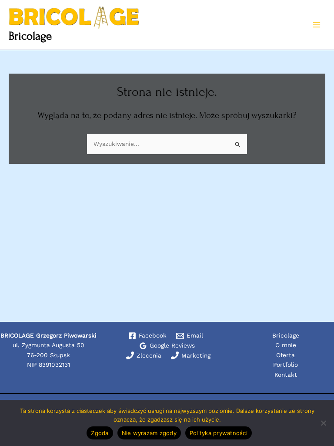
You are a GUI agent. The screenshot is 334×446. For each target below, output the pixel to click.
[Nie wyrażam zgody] (323, 423)
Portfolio (285, 364)
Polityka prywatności (218, 432)
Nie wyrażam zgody (149, 432)
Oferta (285, 354)
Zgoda (99, 432)
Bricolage (30, 36)
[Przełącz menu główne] (317, 25)
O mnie (285, 344)
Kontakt (285, 374)
